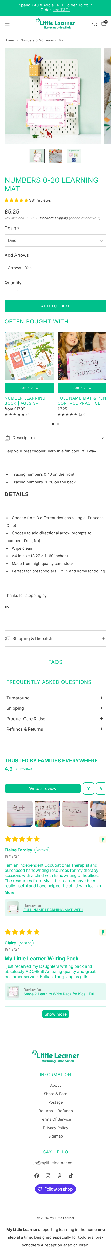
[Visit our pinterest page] (59, 1175)
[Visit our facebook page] (36, 1175)
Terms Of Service (55, 1119)
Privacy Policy (55, 1127)
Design (12, 227)
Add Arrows (17, 255)
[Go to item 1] (20, 814)
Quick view (29, 387)
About (55, 1085)
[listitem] (55, 8)
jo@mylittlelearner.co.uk (56, 1162)
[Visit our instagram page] (48, 1175)
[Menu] (7, 23)
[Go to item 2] (47, 814)
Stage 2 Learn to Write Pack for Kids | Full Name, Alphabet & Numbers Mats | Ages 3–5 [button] (61, 994)
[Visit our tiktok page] (71, 1175)
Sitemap (55, 1136)
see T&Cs (61, 9)
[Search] (94, 23)
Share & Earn (55, 1094)
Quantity (13, 282)
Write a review (43, 788)
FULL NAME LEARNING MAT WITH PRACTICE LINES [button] (53, 910)
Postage (55, 1102)
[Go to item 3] (75, 814)
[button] (17, 200)
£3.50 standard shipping (48, 218)
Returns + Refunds (55, 1110)
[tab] (53, 424)
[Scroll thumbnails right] (100, 814)
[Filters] (88, 788)
